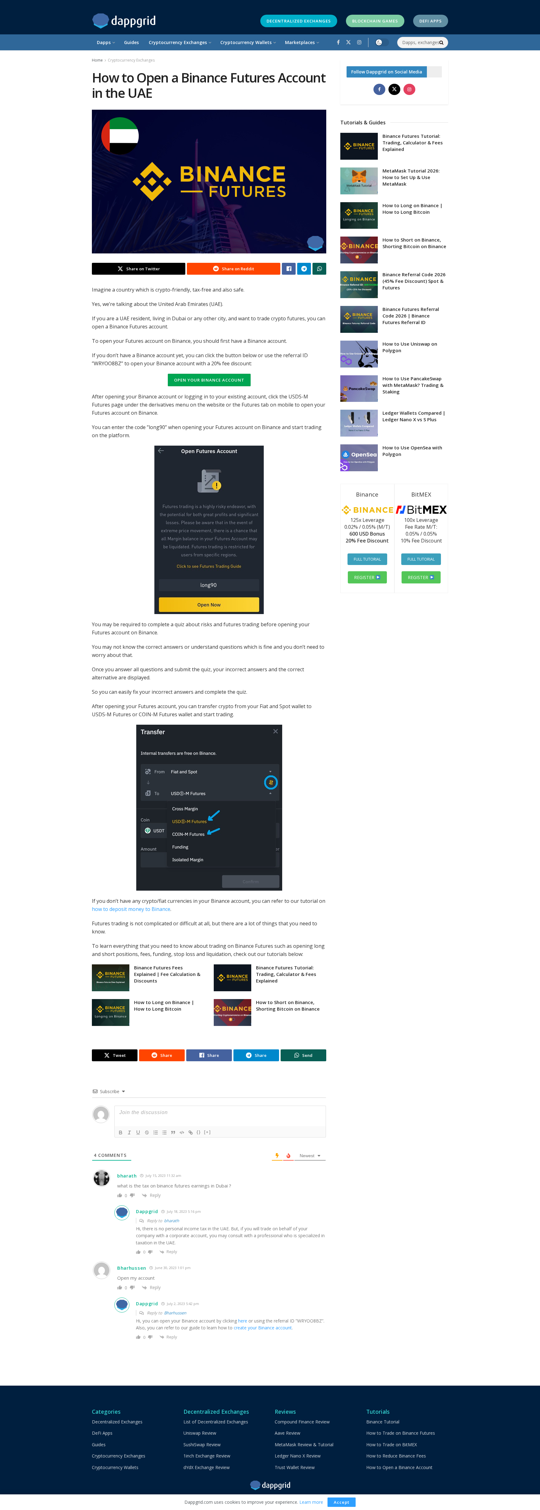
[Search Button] (442, 42)
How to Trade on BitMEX (391, 1445)
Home (97, 60)
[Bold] (120, 1132)
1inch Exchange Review (206, 1456)
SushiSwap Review (202, 1445)
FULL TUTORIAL (367, 559)
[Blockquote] (173, 1132)
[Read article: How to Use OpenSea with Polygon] (359, 457)
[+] (207, 1132)
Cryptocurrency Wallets (246, 42)
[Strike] (146, 1132)
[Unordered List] (164, 1132)
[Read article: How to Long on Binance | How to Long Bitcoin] (110, 1012)
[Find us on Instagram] (359, 42)
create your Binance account (263, 1328)
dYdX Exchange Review (206, 1467)
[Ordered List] (155, 1132)
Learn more (311, 1502)
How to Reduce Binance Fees (396, 1456)
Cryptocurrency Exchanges (178, 42)
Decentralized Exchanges (299, 21)
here (242, 1321)
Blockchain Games (375, 21)
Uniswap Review (199, 1433)
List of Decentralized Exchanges (215, 1422)
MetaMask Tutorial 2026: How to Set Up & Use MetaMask (411, 177)
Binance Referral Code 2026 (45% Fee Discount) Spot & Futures (414, 281)
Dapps (104, 42)
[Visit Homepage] (124, 21)
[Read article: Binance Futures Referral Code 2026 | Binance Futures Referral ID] (359, 319)
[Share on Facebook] (289, 269)
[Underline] (138, 1132)
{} (199, 1132)
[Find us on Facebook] (338, 42)
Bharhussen (175, 1313)
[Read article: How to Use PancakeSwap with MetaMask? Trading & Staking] (359, 388)
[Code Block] (182, 1132)
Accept (341, 1502)
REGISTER (365, 577)
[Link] (190, 1132)
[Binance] (367, 514)
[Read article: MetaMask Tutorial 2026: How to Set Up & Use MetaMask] (359, 181)
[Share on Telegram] (304, 269)
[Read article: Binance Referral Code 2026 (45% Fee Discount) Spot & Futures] (359, 284)
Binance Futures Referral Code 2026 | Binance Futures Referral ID (410, 315)
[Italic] (129, 1132)
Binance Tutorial (382, 1422)
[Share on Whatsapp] (319, 269)
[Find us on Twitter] (348, 42)
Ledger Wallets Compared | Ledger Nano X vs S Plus (413, 416)
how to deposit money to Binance (131, 909)
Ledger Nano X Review (298, 1456)
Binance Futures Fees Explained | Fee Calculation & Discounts (167, 974)
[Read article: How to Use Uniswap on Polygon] (359, 354)
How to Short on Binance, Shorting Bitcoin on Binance (288, 1005)
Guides (131, 42)
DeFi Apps (430, 21)
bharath (171, 1220)
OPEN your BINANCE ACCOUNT (209, 380)
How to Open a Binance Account (399, 1467)
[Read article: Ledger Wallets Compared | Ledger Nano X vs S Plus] (359, 423)
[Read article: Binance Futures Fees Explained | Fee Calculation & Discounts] (110, 977)
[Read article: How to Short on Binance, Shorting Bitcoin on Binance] (232, 1012)
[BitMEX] (421, 514)
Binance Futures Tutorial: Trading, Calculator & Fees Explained (286, 974)
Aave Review (287, 1433)
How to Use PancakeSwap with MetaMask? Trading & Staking (412, 385)
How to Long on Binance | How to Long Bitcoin (164, 1005)
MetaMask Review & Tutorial (304, 1445)
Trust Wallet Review (295, 1467)
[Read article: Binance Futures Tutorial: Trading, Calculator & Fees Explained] (232, 977)
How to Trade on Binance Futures (400, 1433)
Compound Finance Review (302, 1422)
